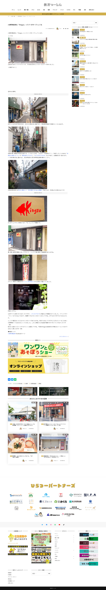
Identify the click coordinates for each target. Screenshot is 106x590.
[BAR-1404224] (27, 109)
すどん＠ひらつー (64, 336)
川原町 (26, 383)
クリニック (55, 9)
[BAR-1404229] (27, 267)
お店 (44, 9)
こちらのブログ (35, 314)
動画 (49, 9)
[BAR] (27, 139)
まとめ (38, 9)
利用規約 (9, 574)
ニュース (19, 9)
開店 (40, 383)
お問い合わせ (91, 9)
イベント (62, 9)
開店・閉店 (26, 9)
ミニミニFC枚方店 (18, 383)
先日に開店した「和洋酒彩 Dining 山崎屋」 (30, 190)
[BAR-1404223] (27, 50)
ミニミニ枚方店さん (28, 281)
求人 (74, 9)
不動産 (79, 9)
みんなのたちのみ (40, 155)
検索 (96, 22)
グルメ (33, 9)
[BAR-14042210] (27, 237)
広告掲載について (11, 581)
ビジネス (68, 9)
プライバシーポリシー (12, 576)
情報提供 (9, 572)
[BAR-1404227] (27, 208)
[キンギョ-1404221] (27, 296)
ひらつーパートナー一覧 (13, 543)
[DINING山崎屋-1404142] (27, 174)
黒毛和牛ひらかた (27, 155)
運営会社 (9, 579)
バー (10, 383)
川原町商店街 (12, 333)
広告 (85, 9)
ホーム (13, 9)
